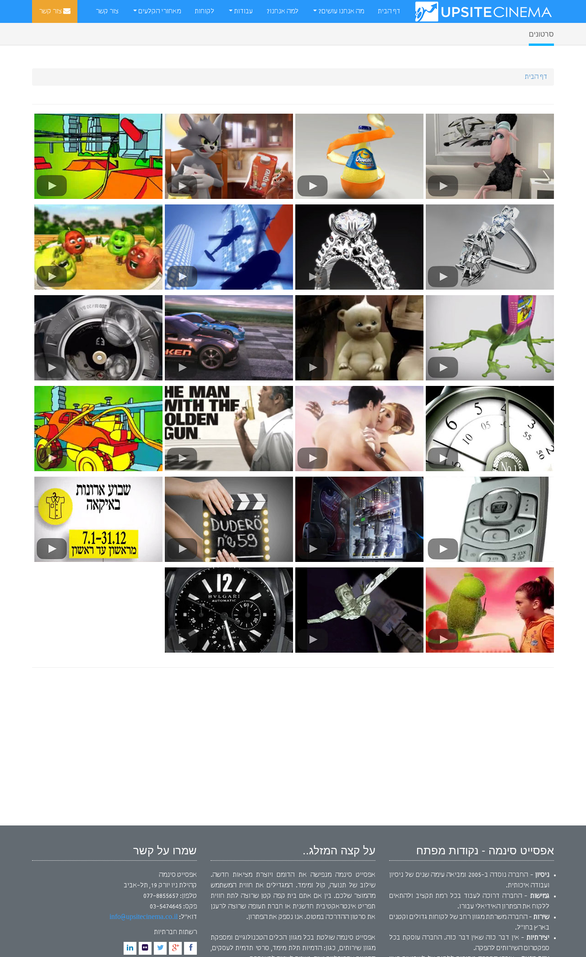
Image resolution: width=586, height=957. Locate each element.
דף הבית (389, 11)
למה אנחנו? (282, 11)
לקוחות (204, 11)
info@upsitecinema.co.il (143, 917)
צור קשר (51, 11)
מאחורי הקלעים (159, 11)
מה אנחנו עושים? (340, 11)
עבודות (243, 11)
